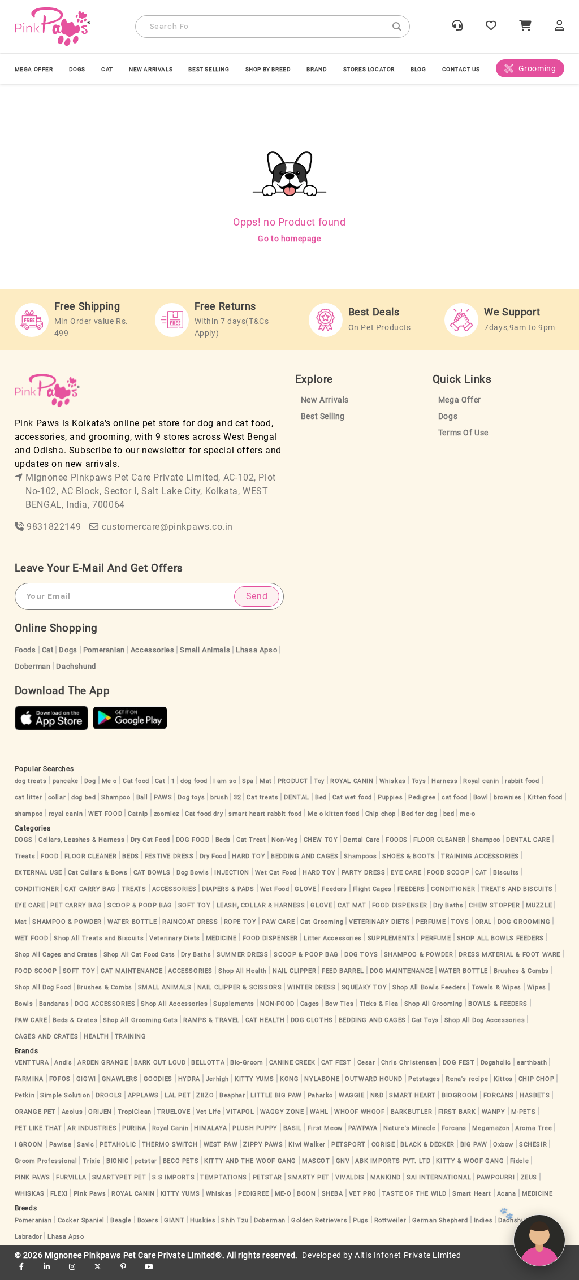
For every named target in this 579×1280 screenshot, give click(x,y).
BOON (306, 1193)
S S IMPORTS (173, 1177)
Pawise (60, 1144)
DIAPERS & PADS (228, 889)
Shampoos (360, 856)
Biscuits (506, 872)
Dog (90, 781)
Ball (142, 797)
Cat (48, 650)
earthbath (532, 1062)
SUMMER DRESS (242, 954)
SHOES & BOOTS (408, 856)
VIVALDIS (350, 1177)
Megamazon (490, 1128)
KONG (289, 1079)
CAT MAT (352, 905)
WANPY (493, 1111)
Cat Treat (251, 840)
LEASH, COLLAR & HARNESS (261, 905)
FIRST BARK (457, 1111)
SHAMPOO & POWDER (67, 922)
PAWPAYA (363, 1128)
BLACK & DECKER (427, 1144)
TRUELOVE (174, 1111)
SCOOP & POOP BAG (139, 905)
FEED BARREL (343, 971)
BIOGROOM (460, 1095)
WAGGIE (352, 1095)
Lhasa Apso (256, 650)
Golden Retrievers (319, 1220)
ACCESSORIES (174, 889)
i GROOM (29, 1144)
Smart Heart (471, 1193)
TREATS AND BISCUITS (517, 889)
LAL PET (178, 1095)
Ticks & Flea (379, 1003)
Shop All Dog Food (43, 987)
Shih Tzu (234, 1220)
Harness (444, 781)
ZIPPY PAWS (263, 1144)
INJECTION (231, 872)
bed (449, 814)
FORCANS (498, 1095)
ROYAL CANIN (352, 781)
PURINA (134, 1128)
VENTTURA (32, 1062)
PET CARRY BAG (76, 905)
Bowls (24, 1003)
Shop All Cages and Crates (56, 954)
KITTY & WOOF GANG (470, 1161)
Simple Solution (65, 1095)
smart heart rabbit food (265, 814)
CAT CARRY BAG (90, 889)
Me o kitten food (334, 814)
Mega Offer (34, 69)
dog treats (31, 781)
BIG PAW (473, 1144)
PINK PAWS (32, 1177)
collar (57, 797)
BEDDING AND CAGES (304, 856)
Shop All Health (242, 971)
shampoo (29, 814)
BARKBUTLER (412, 1111)
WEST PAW (221, 1144)
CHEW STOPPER (494, 905)
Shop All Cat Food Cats (139, 954)
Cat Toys (425, 1020)
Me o (109, 781)
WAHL (319, 1111)
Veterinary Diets (174, 938)
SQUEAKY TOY (364, 987)
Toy (319, 781)
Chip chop (380, 814)
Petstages (424, 1079)
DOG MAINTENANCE (401, 971)
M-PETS (523, 1111)
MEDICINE (221, 938)
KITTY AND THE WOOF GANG (250, 1161)
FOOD (49, 856)
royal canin (66, 814)
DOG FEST (459, 1062)
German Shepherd (440, 1220)
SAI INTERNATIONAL (439, 1177)
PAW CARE (278, 922)
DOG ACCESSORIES (105, 1003)
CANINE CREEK (292, 1062)
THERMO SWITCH (170, 1144)
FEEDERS (411, 889)
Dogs (447, 416)
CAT (107, 69)
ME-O (283, 1193)
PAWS (163, 797)
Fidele (519, 1161)
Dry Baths (448, 905)
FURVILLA (71, 1177)
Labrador (28, 1236)
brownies (508, 797)
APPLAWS (143, 1095)
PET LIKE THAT (38, 1128)
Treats (25, 856)
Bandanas (54, 1003)
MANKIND (385, 1177)
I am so (224, 781)
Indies (483, 1220)
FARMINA (29, 1079)
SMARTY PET (309, 1177)
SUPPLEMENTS (392, 938)
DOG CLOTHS (312, 1020)
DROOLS (109, 1095)
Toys (419, 781)
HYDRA (189, 1079)
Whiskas (392, 781)
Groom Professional (46, 1161)
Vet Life (208, 1111)
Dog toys (191, 797)
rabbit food (522, 781)
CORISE (383, 1144)
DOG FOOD (193, 840)
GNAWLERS (120, 1079)
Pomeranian (104, 650)
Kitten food (545, 797)
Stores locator (369, 69)
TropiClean (135, 1111)
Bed (321, 797)
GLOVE (305, 889)
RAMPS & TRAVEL (211, 1020)
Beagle (121, 1220)
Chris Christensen (409, 1062)
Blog (418, 69)
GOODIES (158, 1079)
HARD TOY (248, 856)
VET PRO (363, 1193)
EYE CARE (406, 872)
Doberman (33, 666)
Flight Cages (372, 889)
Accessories (153, 650)
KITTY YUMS (254, 1079)
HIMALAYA (210, 1128)
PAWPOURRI (496, 1177)
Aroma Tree (533, 1128)
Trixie (92, 1161)
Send (256, 596)
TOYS (460, 922)
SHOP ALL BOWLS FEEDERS (500, 938)
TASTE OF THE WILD (414, 1193)
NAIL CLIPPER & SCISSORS (239, 987)
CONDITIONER (37, 889)
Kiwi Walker (307, 1144)
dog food (194, 781)
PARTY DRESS (364, 872)
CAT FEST (336, 1062)
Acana (506, 1193)
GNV (343, 1161)
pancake (66, 781)
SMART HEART (412, 1095)
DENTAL (296, 797)
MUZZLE (539, 905)
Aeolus (72, 1111)
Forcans (454, 1128)
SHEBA (332, 1193)
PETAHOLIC (118, 1144)
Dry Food (213, 856)
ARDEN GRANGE (102, 1062)
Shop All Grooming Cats (140, 1020)
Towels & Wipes (496, 987)
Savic (85, 1144)
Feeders (334, 889)
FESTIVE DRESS (169, 856)
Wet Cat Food (276, 872)
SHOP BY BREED (268, 69)
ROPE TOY (240, 922)
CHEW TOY (321, 840)
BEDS (130, 856)
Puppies (390, 797)
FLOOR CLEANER (439, 840)
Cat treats (262, 797)
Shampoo (115, 797)
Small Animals (205, 650)
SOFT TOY (194, 905)
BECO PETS (180, 1161)
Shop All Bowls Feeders (429, 987)
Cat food (136, 781)
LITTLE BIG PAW (275, 1095)
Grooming (537, 68)
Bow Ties (339, 1003)
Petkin (25, 1095)
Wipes (536, 987)
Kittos (503, 1079)
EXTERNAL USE (38, 872)
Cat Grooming (321, 922)
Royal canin (481, 781)
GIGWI (86, 1079)
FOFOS (60, 1079)
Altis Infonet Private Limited (408, 1255)
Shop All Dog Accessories (484, 1020)
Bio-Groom (246, 1062)
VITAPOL (240, 1111)
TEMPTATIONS (223, 1177)
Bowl (480, 797)
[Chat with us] (539, 1240)
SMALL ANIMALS (165, 987)
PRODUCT (293, 781)
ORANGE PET (35, 1111)
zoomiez (166, 814)
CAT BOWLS (152, 872)
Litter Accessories (333, 938)
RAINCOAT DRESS (190, 922)
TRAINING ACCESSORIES (480, 856)
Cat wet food (352, 797)
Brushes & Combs (521, 971)
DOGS (77, 69)
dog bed (83, 797)
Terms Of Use (463, 433)
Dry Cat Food (150, 840)
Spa (248, 781)
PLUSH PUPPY (255, 1128)
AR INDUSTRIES (91, 1128)
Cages (309, 1003)
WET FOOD (105, 814)
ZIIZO (205, 1095)
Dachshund (76, 666)
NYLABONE (321, 1079)
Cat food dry (204, 814)
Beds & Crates (75, 1020)
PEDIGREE (253, 1193)
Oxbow (503, 1144)
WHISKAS (30, 1193)
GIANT (174, 1220)
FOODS (397, 840)
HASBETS (535, 1095)
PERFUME (431, 922)
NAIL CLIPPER (294, 971)
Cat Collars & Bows (98, 872)
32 (237, 797)
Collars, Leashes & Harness (81, 840)
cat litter (28, 797)
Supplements (233, 1003)
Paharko (320, 1095)
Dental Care (361, 840)
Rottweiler (390, 1220)
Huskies (202, 1220)
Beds (223, 840)
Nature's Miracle (409, 1128)
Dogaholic (496, 1062)
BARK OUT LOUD (160, 1062)
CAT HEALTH (265, 1020)
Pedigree (422, 797)
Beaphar (232, 1095)
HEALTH (96, 1036)
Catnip (138, 814)
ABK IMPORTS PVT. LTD (392, 1161)
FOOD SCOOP (448, 872)
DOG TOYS (361, 954)
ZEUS (529, 1177)
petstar (146, 1161)
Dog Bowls (192, 872)
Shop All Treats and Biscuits (99, 938)
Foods (25, 650)
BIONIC (117, 1161)
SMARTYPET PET (119, 1177)
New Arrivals (150, 69)
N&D (377, 1095)
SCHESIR (533, 1144)
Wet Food (275, 889)
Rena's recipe (467, 1079)
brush (219, 797)
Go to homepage (289, 238)
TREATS (134, 889)
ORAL (483, 922)
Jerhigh (217, 1079)
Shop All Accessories (174, 1003)
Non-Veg (284, 840)
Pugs (360, 1220)
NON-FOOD (277, 1003)
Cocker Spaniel (81, 1220)
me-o (467, 814)
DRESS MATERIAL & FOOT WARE (509, 954)
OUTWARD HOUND (374, 1079)
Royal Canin (170, 1128)
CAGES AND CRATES (47, 1036)
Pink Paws (90, 1193)
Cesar (366, 1062)
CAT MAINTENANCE (131, 971)
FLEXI (59, 1193)
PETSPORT (348, 1144)
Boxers (148, 1220)
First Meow (325, 1128)
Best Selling (208, 69)
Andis (63, 1062)
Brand (316, 69)
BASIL (292, 1128)
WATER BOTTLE (132, 922)
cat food (455, 797)
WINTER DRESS (311, 987)
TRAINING (130, 1036)
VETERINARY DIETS (379, 922)
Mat (266, 781)
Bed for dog (419, 814)
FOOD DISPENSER (399, 905)
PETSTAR (267, 1177)
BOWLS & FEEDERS (498, 1003)
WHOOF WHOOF (359, 1111)
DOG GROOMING (524, 922)
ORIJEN (100, 1111)
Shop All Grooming (433, 1003)
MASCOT (316, 1161)
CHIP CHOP (536, 1079)
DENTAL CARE (528, 840)
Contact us (461, 69)
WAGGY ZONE (282, 1111)
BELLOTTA (207, 1062)
